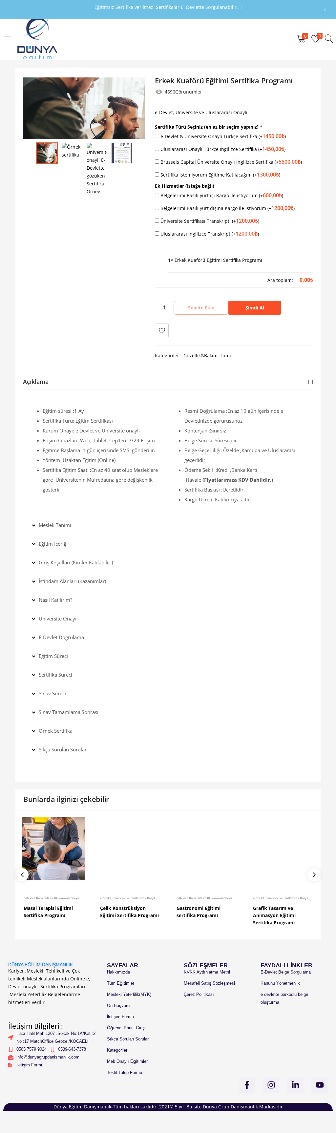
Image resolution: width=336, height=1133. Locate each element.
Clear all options (186, 280)
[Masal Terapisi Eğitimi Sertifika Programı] (53, 848)
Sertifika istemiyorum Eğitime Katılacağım (219, 174)
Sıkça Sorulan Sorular (63, 749)
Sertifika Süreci (55, 674)
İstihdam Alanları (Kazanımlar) (72, 581)
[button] (168, 525)
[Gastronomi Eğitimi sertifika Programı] (206, 848)
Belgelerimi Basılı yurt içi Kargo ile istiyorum (221, 195)
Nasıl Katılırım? (55, 600)
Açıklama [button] (36, 382)
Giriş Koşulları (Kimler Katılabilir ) (76, 562)
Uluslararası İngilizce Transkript (209, 233)
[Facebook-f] (247, 1085)
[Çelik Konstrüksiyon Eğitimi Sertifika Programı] (130, 848)
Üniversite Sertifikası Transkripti (209, 220)
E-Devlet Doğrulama (61, 637)
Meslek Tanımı (55, 525)
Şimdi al (254, 307)
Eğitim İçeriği (53, 543)
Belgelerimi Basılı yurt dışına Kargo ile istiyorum (227, 208)
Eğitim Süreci (53, 656)
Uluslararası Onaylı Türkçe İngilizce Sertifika (222, 149)
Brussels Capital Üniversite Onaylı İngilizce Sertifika (230, 161)
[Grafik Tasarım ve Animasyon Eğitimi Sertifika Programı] (283, 848)
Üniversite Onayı (57, 618)
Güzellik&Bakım (200, 355)
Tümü (226, 355)
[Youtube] (319, 1085)
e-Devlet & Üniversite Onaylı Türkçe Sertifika (222, 136)
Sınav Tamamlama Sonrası (68, 712)
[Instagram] (271, 1085)
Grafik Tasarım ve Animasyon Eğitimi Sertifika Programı (274, 915)
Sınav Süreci (52, 693)
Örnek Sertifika (56, 730)
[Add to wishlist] (162, 330)
